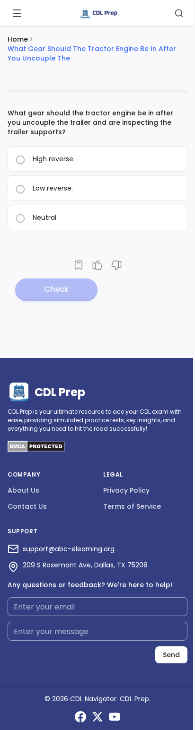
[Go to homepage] (98, 13)
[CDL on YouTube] (114, 716)
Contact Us (27, 506)
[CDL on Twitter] (97, 716)
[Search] (178, 13)
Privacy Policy (126, 490)
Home (18, 39)
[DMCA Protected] (36, 449)
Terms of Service (132, 506)
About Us (23, 490)
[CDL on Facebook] (80, 716)
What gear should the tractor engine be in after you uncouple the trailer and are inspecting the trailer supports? (90, 122)
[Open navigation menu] (17, 13)
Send (171, 655)
